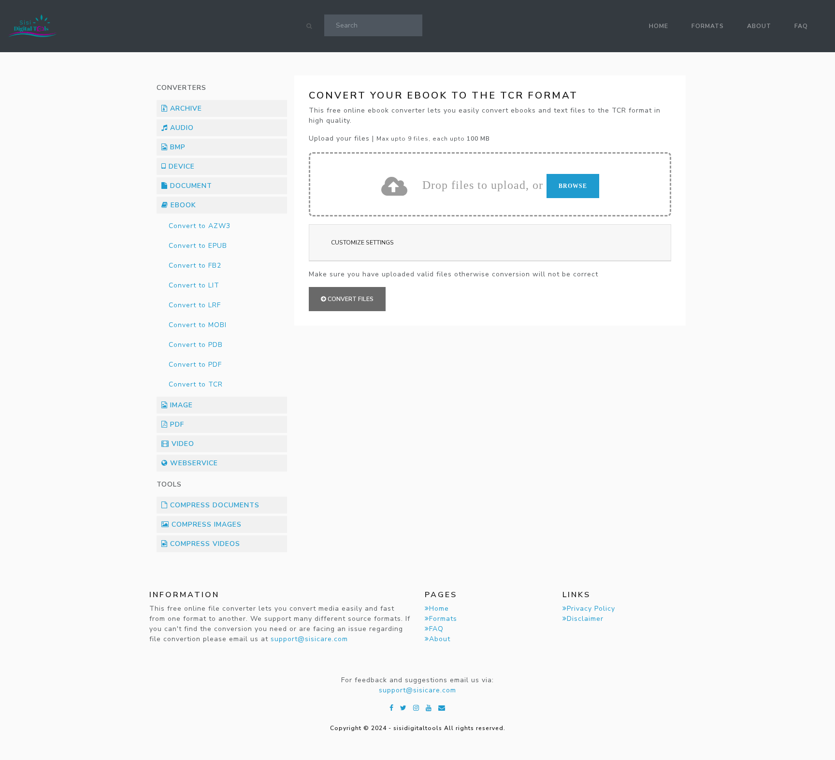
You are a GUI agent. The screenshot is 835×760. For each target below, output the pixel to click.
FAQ (801, 26)
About (759, 26)
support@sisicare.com (309, 639)
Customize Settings (362, 242)
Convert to (199, 225)
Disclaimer (585, 618)
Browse (573, 186)
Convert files (350, 299)
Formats (707, 26)
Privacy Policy (591, 608)
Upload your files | (399, 138)
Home (658, 26)
